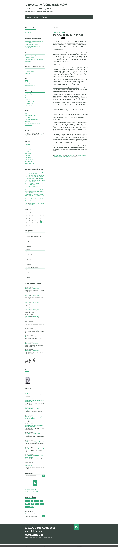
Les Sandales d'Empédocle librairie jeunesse (34, 191)
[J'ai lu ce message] (116, 545)
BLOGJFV (41, 178)
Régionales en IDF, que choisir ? (34, 442)
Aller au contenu (4, 1)
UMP (27, 506)
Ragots (28, 269)
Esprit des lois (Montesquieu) (32, 44)
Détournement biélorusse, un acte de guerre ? (34, 425)
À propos (44, 17)
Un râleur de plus (29, 94)
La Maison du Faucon (30, 101)
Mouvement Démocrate (30, 55)
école (41, 501)
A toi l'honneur (28, 97)
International (29, 254)
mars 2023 (27, 146)
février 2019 (28, 153)
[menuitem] (28, 17)
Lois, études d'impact (30, 83)
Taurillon (27, 121)
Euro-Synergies (33, 173)
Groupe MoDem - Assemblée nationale (34, 59)
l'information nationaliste (37, 176)
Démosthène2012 (29, 103)
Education (28, 246)
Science (28, 272)
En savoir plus (79, 546)
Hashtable (27, 99)
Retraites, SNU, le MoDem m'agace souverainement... (33, 409)
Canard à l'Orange (29, 32)
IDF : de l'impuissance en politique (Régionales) (34, 417)
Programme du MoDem (32, 267)
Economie (28, 244)
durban (60, 156)
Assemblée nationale (30, 85)
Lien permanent (57, 155)
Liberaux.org (28, 69)
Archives (36, 17)
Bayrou (32, 506)
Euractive (27, 117)
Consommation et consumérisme (34, 236)
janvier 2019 (28, 155)
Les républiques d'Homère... (31, 186)
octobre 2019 (28, 150)
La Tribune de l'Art (29, 71)
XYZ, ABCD (32, 184)
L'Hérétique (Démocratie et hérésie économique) (47, 6)
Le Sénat (27, 82)
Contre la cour (28, 125)
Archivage (36, 288)
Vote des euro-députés (30, 115)
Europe (28, 249)
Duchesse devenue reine (31, 178)
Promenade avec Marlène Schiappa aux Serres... (32, 434)
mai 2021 (27, 148)
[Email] (35, 483)
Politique (28, 264)
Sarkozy (27, 501)
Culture (28, 239)
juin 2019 (27, 151)
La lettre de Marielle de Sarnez (32, 123)
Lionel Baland (32, 181)
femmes (64, 156)
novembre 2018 (29, 159)
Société (28, 277)
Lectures (28, 259)
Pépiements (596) (29, 198)
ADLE (26, 113)
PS (32, 501)
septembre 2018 (29, 161)
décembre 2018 (28, 157)
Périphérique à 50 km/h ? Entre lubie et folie (34, 456)
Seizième (28, 275)
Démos (26, 31)
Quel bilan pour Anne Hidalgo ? (34, 448)
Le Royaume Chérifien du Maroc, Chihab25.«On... (34, 204)
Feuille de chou (28, 105)
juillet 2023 (27, 144)
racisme (79, 155)
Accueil (29, 17)
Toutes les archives (29, 163)
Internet (28, 257)
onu (58, 156)
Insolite (28, 251)
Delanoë (36, 501)
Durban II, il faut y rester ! (69, 34)
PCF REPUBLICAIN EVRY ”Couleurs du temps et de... (35, 196)
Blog (27, 233)
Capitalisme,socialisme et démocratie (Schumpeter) (34, 41)
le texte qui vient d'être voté (69, 109)
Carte (27, 370)
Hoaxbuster (28, 61)
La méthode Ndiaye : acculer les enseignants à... (34, 400)
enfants (68, 156)
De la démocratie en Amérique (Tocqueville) (32, 47)
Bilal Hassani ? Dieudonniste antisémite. (33, 464)
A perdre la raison (29, 96)
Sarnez (37, 504)
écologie (28, 241)
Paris (27, 262)
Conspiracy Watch (29, 57)
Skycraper (27, 73)
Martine (27, 288)
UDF (32, 504)
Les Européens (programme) (32, 119)
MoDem (28, 504)
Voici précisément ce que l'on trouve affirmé (66, 88)
